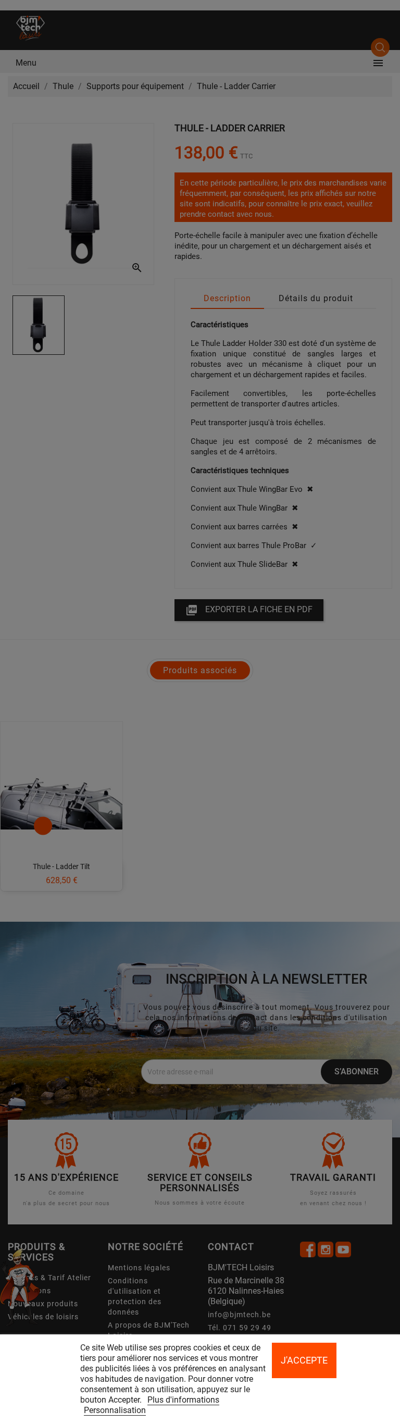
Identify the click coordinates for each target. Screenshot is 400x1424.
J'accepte (304, 1360)
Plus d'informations (183, 1400)
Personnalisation (115, 1410)
